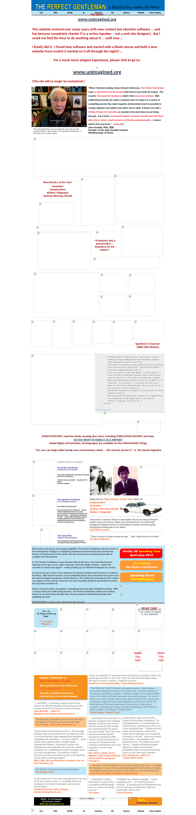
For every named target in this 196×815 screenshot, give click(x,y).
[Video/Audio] (141, 812)
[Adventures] (126, 812)
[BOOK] (55, 812)
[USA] (112, 812)
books (139, 758)
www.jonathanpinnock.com (47, 792)
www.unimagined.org (97, 19)
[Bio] (84, 812)
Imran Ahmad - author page (112, 805)
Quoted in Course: (147, 343)
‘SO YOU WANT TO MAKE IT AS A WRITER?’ (98, 439)
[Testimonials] (98, 812)
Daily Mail (95, 530)
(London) (105, 530)
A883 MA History (148, 347)
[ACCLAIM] (70, 812)
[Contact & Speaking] (155, 812)
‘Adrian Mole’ (129, 758)
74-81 (141, 800)
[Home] (41, 812)
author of (144, 755)
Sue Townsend (131, 755)
